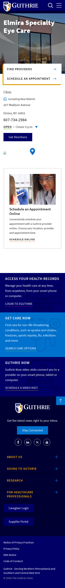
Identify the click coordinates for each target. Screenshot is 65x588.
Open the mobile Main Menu (59, 5)
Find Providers (19, 69)
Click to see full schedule (36, 127)
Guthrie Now (17, 362)
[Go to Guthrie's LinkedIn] (27, 442)
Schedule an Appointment (28, 79)
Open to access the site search (50, 5)
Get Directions (18, 137)
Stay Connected (32, 430)
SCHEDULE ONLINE (22, 239)
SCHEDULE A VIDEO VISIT (21, 388)
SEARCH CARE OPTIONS (20, 348)
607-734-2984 (15, 119)
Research (15, 480)
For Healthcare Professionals (20, 494)
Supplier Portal (18, 522)
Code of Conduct (13, 561)
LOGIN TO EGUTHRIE (18, 304)
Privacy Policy (11, 548)
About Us (14, 457)
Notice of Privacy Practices (18, 542)
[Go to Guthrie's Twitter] (37, 442)
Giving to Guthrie (22, 469)
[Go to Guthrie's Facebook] (18, 442)
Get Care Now (18, 318)
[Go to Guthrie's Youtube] (46, 442)
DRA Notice (9, 555)
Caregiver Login (19, 508)
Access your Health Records (32, 278)
